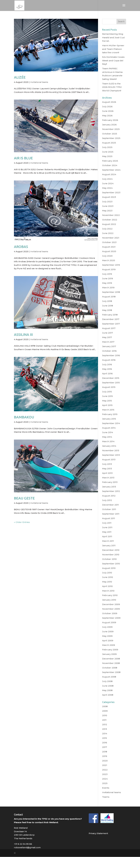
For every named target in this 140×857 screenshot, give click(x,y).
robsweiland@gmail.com (27, 847)
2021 (104, 765)
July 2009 (107, 627)
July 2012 (107, 500)
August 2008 (109, 676)
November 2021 (110, 237)
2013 (104, 729)
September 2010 (111, 563)
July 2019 (107, 274)
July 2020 (107, 256)
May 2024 (107, 188)
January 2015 (109, 418)
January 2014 (109, 446)
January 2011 (109, 545)
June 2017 (107, 332)
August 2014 (109, 428)
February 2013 (109, 482)
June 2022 (107, 233)
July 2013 (107, 464)
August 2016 (109, 360)
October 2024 (109, 165)
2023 (104, 774)
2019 (104, 756)
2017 (104, 747)
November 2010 (110, 554)
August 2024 (109, 174)
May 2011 (106, 532)
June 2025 (107, 151)
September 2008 (111, 672)
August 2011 (108, 518)
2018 (104, 751)
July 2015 (107, 391)
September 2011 (110, 513)
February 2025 (110, 160)
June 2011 (107, 527)
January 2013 (109, 486)
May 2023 (107, 210)
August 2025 (109, 142)
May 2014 (107, 437)
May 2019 (107, 283)
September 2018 (111, 292)
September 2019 (111, 265)
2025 (104, 783)
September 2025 (111, 138)
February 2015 (109, 414)
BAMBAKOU (24, 417)
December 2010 (110, 550)
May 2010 (107, 581)
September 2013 (111, 455)
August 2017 (108, 328)
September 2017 (111, 323)
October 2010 (109, 559)
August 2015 (108, 387)
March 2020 (108, 260)
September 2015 (111, 382)
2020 (105, 760)
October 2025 (109, 133)
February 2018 (110, 314)
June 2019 (107, 278)
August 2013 (108, 459)
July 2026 (107, 106)
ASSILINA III (23, 335)
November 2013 (110, 450)
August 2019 (109, 269)
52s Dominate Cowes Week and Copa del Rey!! (113, 60)
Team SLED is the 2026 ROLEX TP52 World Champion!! (112, 87)
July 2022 (107, 228)
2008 (105, 706)
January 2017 (109, 346)
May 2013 (107, 468)
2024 (105, 778)
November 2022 (111, 215)
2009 (105, 711)
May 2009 (107, 636)
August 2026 (109, 102)
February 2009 (110, 649)
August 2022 (109, 224)
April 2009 (107, 640)
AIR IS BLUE (23, 158)
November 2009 (111, 609)
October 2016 (109, 351)
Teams (105, 797)
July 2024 (107, 179)
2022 (105, 769)
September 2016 (111, 355)
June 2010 (107, 577)
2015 (104, 738)
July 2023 (107, 201)
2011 (104, 720)
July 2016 (107, 364)
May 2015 (107, 400)
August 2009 (109, 622)
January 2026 (109, 124)
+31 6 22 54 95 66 (23, 844)
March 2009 (108, 645)
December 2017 (110, 319)
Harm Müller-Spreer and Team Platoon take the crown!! (113, 49)
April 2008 (107, 695)
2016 (104, 742)
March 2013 (108, 477)
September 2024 (111, 170)
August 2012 (109, 495)
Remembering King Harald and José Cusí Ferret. (113, 37)
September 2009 (111, 618)
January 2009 (109, 654)
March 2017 (108, 342)
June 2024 (107, 183)
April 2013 (107, 473)
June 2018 (107, 305)
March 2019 (108, 287)
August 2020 (109, 251)
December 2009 (111, 604)
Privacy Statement (98, 833)
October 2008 (109, 667)
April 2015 (107, 405)
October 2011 (109, 509)
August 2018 (109, 296)
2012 (104, 724)
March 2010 (108, 590)
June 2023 (107, 206)
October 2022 (109, 219)
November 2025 (111, 129)
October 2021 (109, 242)
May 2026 (107, 115)
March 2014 (108, 441)
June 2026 (107, 111)
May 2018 (107, 310)
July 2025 (107, 147)
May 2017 (107, 337)
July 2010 (107, 572)
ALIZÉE (20, 77)
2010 (104, 715)
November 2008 (111, 663)
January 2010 (109, 599)
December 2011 (110, 504)
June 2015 (107, 396)
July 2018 (107, 301)
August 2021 (109, 246)
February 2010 (110, 595)
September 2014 (111, 423)
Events (105, 788)
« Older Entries (22, 522)
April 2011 (107, 536)
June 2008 (107, 685)
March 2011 (108, 541)
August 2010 (109, 568)
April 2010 (107, 586)
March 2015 (108, 409)
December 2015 (110, 378)
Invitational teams (39, 82)
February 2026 (110, 120)
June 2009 (107, 631)
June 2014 (107, 432)
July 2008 (107, 681)
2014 (104, 733)
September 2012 (111, 491)
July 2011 (106, 523)
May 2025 (107, 156)
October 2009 (109, 613)
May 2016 (107, 369)
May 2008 (107, 690)
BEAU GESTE (24, 498)
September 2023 (111, 192)
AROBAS (21, 247)
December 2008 (111, 658)
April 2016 (107, 373)
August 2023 (109, 197)
